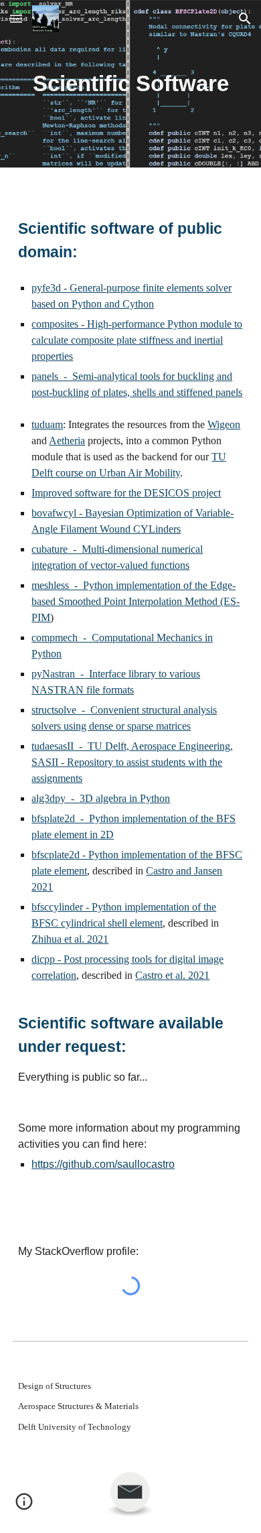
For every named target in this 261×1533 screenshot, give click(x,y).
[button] (16, 18)
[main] (130, 84)
